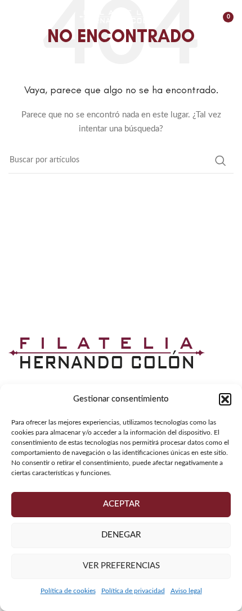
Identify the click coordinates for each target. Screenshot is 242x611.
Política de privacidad (133, 590)
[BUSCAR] (221, 161)
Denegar (121, 535)
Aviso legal (186, 590)
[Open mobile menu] (14, 17)
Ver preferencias (121, 566)
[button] (225, 399)
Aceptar (121, 504)
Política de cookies (68, 590)
